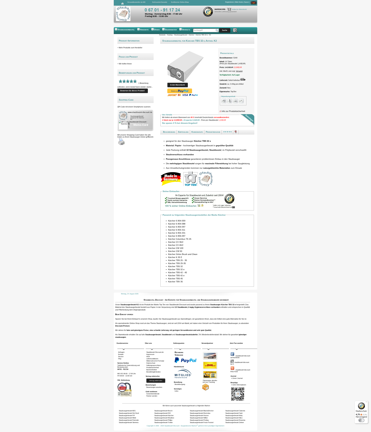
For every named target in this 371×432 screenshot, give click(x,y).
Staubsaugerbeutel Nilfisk (199, 418)
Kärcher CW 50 (175, 251)
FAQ (119, 359)
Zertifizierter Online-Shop (180, 2)
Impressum (150, 354)
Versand (239, 71)
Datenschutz (150, 363)
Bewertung (144, 83)
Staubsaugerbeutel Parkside (129, 420)
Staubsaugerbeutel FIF (127, 415)
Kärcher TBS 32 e (176, 269)
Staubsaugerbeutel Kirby (234, 415)
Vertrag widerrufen (155, 380)
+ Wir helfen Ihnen (124, 64)
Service (120, 356)
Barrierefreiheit (151, 370)
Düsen (157, 29)
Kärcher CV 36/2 (175, 242)
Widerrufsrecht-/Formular (155, 361)
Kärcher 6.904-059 (176, 221)
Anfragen (121, 352)
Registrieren (229, 2)
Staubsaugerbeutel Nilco (233, 418)
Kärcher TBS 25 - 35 (177, 260)
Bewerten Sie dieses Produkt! (132, 91)
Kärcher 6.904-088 (176, 224)
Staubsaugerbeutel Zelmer (234, 422)
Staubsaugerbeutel (126, 29)
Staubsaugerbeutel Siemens (129, 422)
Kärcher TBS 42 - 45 (177, 272)
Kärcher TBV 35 (175, 281)
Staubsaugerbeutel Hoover (199, 415)
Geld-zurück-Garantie (159, 2)
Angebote (144, 29)
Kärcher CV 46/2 (175, 245)
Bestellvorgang (180, 384)
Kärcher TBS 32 (175, 266)
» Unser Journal (236, 378)
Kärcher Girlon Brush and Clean (182, 254)
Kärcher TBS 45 (175, 278)
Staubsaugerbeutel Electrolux (200, 413)
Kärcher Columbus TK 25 (179, 239)
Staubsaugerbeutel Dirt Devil (129, 413)
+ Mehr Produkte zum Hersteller (129, 48)
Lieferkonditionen (152, 359)
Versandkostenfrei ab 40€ (136, 2)
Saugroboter (171, 29)
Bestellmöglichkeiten (153, 372)
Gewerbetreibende (152, 394)
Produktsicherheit (152, 367)
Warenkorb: (220, 9)
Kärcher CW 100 (175, 248)
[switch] (361, 420)
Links (176, 391)
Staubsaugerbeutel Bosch (163, 411)
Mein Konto (239, 2)
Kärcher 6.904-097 (176, 227)
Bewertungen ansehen (154, 387)
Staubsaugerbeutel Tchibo (163, 422)
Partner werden (151, 396)
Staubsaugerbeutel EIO (162, 413)
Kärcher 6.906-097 (176, 236)
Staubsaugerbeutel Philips (163, 420)
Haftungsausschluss (153, 365)
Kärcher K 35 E (175, 257)
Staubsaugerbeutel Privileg (199, 420)
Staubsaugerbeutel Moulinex (164, 418)
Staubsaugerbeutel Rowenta (235, 420)
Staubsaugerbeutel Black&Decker (202, 411)
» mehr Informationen (238, 385)
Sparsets (186, 29)
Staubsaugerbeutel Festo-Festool (201, 422)
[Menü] (366, 402)
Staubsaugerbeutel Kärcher (164, 415)
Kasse (246, 2)
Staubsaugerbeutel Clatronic (235, 411)
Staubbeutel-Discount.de (155, 352)
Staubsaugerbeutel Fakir (234, 413)
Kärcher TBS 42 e (176, 275)
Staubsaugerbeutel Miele (127, 418)
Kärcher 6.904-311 (176, 230)
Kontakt (120, 354)
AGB (148, 356)
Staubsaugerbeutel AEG (127, 411)
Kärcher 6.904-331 (176, 233)
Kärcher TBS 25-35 (177, 263)
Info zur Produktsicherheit (233, 111)
